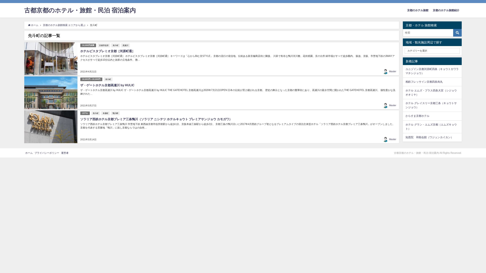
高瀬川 (125, 45)
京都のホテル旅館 (417, 10)
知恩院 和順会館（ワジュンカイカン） (429, 137)
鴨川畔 (115, 113)
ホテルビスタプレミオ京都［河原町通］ (107, 51)
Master (392, 71)
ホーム (29, 153)
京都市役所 (104, 45)
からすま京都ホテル (417, 116)
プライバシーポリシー (47, 153)
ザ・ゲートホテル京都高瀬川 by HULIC (107, 85)
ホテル (85, 113)
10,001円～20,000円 (91, 79)
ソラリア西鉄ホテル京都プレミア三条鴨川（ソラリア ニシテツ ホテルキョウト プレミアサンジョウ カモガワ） (156, 119)
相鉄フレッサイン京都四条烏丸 (424, 81)
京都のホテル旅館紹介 (446, 10)
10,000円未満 (88, 45)
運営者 (65, 153)
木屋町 (105, 113)
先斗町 (115, 45)
